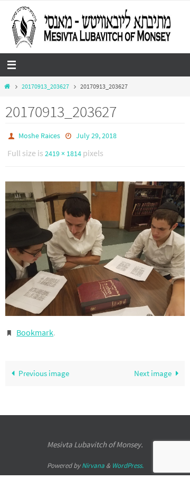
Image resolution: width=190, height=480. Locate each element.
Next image (153, 366)
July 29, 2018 (96, 135)
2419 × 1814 (63, 150)
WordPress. (128, 458)
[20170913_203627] (95, 244)
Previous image (43, 366)
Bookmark (34, 326)
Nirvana (93, 458)
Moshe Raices (39, 135)
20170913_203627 (45, 86)
